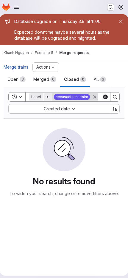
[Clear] (105, 97)
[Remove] (94, 97)
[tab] (16, 79)
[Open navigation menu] (16, 7)
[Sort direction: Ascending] (115, 109)
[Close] (120, 21)
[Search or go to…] (110, 7)
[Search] (115, 97)
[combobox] (59, 109)
